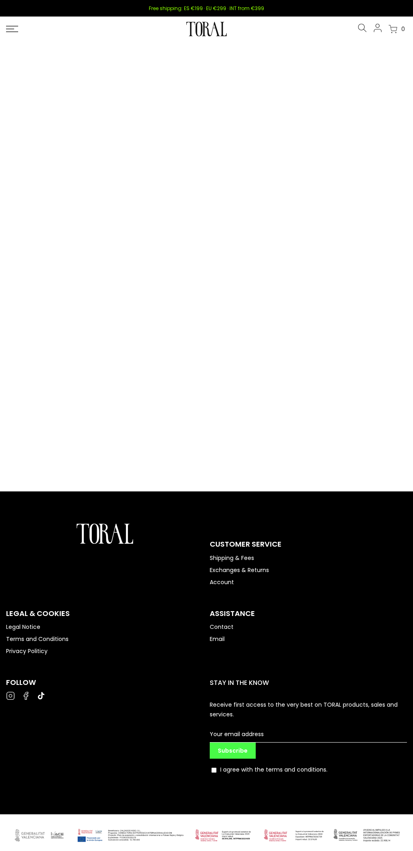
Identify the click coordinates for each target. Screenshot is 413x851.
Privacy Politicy (27, 651)
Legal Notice (23, 627)
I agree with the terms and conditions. (273, 770)
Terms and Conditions (37, 639)
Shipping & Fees (232, 558)
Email (217, 639)
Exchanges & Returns (239, 570)
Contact (222, 627)
